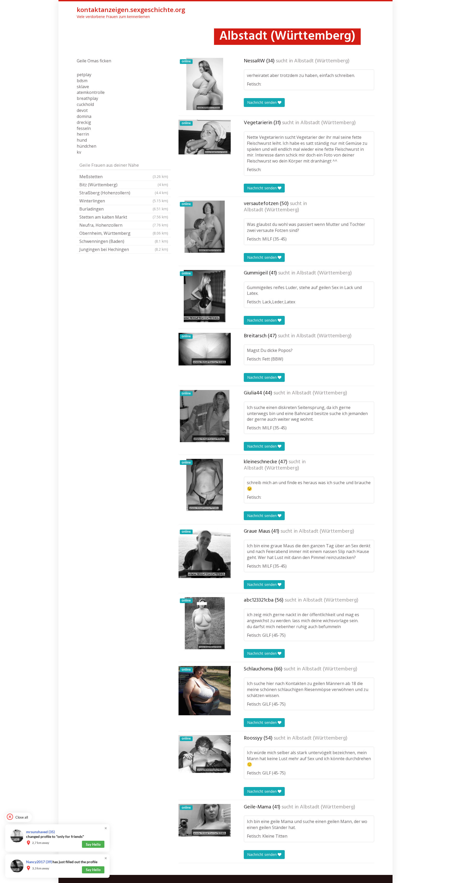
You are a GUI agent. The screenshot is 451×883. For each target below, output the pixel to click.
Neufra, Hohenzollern (123, 225)
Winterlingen (123, 201)
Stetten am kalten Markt (123, 217)
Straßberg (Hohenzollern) (123, 193)
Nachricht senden (262, 102)
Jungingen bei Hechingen (123, 249)
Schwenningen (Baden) (123, 241)
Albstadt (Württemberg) (321, 61)
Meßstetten (123, 176)
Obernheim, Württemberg (123, 233)
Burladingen (123, 209)
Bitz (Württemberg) (123, 185)
